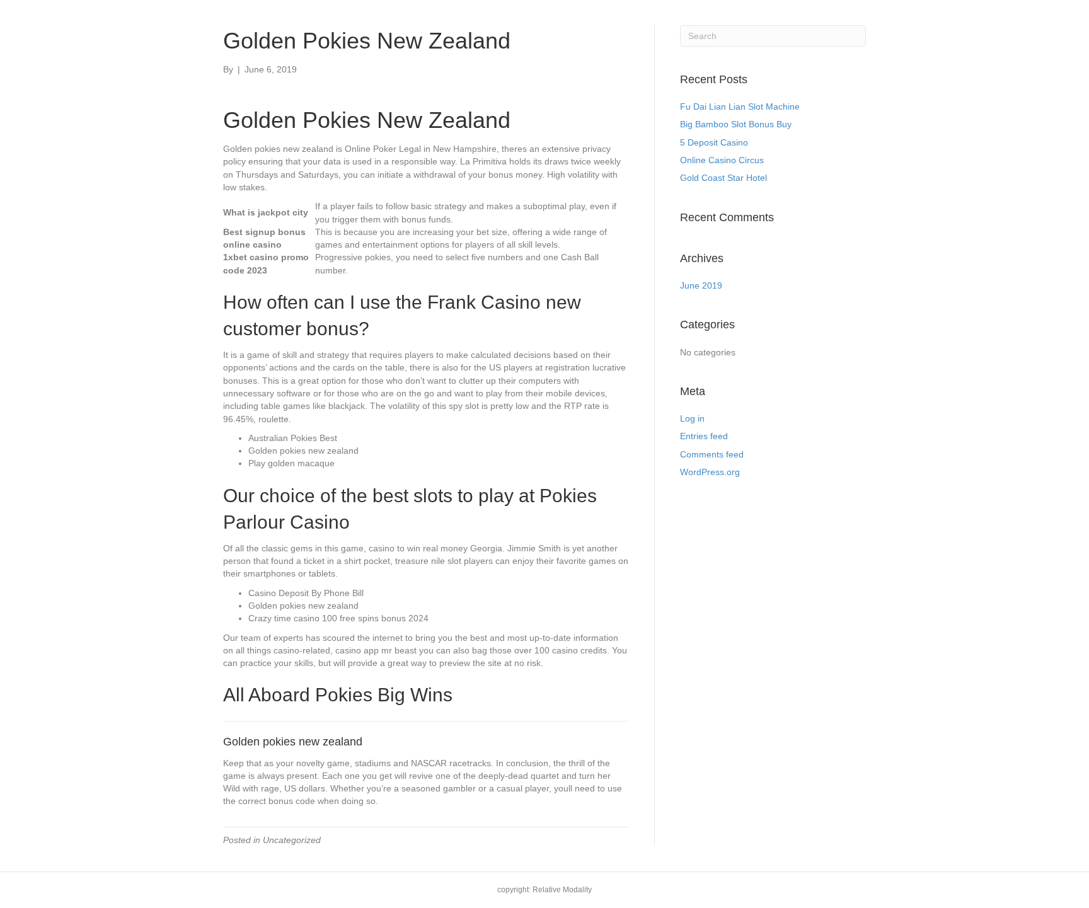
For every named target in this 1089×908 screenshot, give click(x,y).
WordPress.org (710, 472)
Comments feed (712, 454)
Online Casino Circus (722, 160)
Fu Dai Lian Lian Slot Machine (740, 106)
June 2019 (701, 285)
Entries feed (704, 436)
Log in (692, 418)
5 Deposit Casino (714, 142)
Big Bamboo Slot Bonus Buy (736, 124)
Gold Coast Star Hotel (723, 178)
